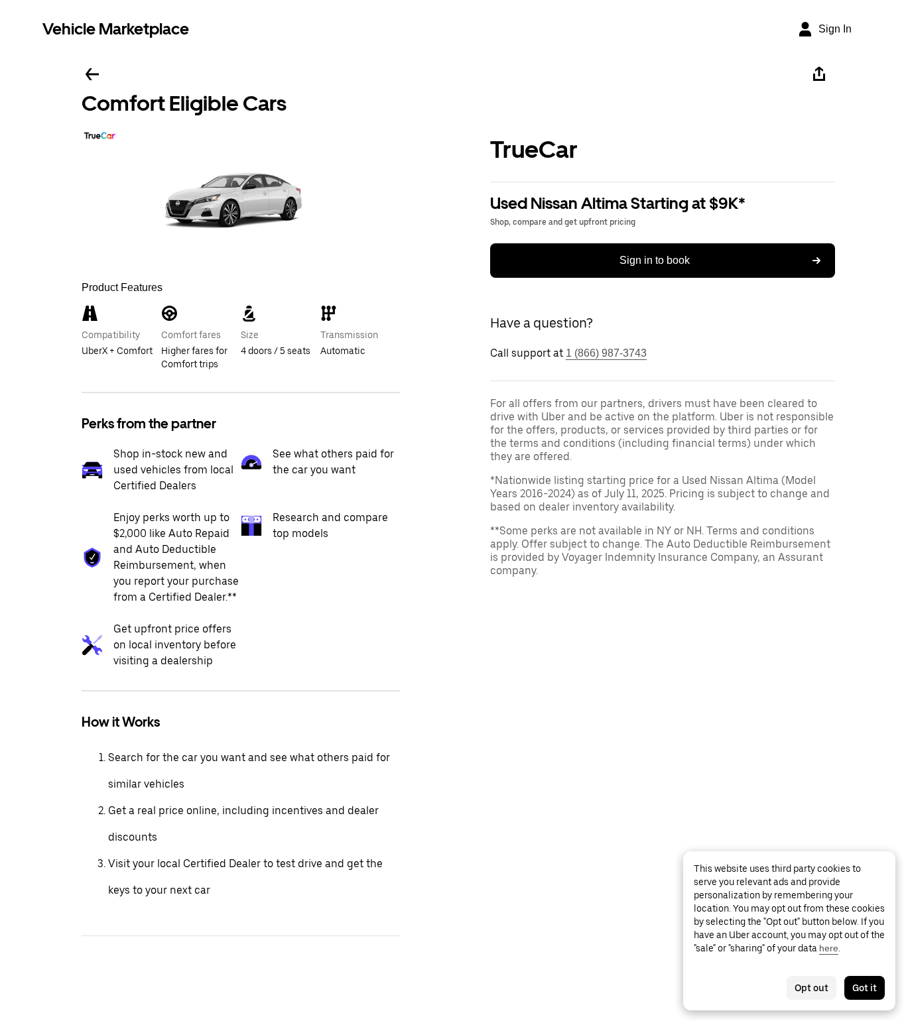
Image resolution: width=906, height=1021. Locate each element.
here (828, 948)
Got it (864, 988)
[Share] (819, 74)
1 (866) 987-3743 (606, 353)
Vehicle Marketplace (115, 28)
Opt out (811, 988)
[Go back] (92, 74)
